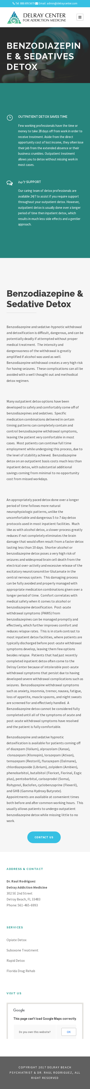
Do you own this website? (35, 1032)
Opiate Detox (16, 940)
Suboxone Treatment (22, 950)
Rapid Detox (16, 960)
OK (69, 1032)
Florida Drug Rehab (21, 971)
